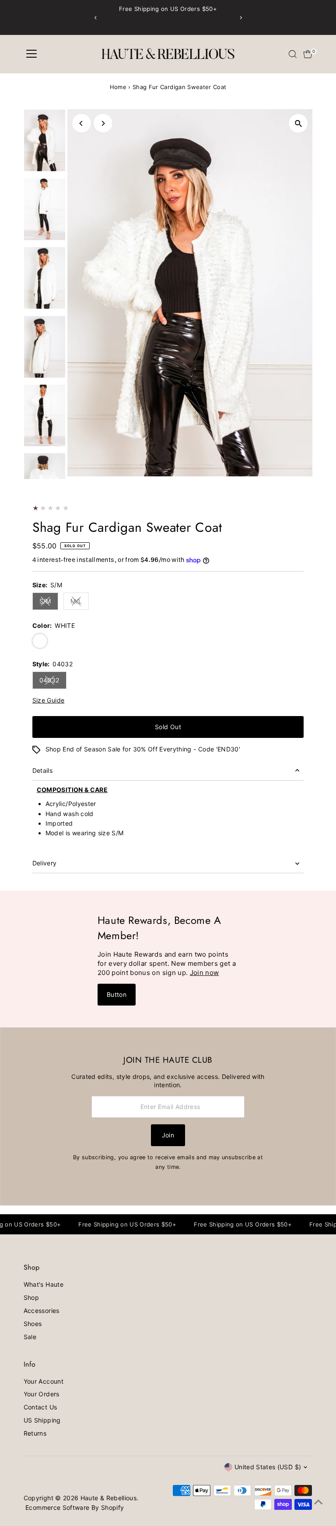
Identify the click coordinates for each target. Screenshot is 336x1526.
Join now (204, 972)
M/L (79, 602)
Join (168, 1135)
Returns (35, 1433)
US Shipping (42, 1420)
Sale (30, 1336)
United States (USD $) (267, 1467)
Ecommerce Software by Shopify (74, 1507)
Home (118, 86)
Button (116, 994)
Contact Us (40, 1407)
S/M (48, 602)
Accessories (42, 1310)
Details (42, 770)
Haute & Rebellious (108, 1498)
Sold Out (168, 726)
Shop (31, 1297)
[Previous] (95, 18)
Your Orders (42, 1394)
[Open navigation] (31, 54)
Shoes (33, 1323)
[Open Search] (293, 54)
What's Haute (43, 1284)
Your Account (43, 1381)
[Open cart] (307, 54)
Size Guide (48, 700)
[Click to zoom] (298, 123)
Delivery (44, 863)
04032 (52, 681)
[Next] (240, 18)
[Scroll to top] (318, 1502)
